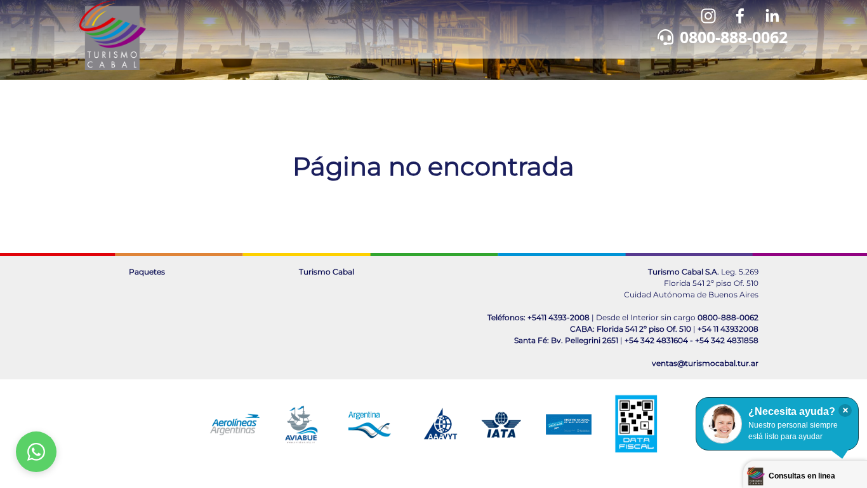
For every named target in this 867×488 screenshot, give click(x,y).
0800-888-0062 (734, 37)
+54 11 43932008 (728, 329)
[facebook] (740, 16)
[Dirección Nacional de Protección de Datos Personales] (568, 424)
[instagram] (708, 16)
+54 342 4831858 (726, 340)
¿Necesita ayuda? (791, 411)
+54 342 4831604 (656, 340)
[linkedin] (772, 16)
